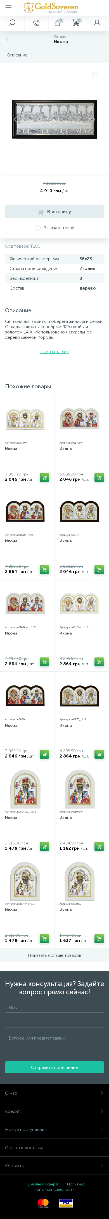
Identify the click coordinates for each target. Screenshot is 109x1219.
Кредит (12, 1111)
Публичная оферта (42, 1184)
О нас (11, 1093)
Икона (11, 448)
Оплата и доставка (24, 1147)
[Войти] (97, 23)
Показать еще (54, 351)
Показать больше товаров (54, 955)
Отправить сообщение (54, 1067)
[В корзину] (44, 477)
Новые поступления (26, 1129)
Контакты (14, 1165)
